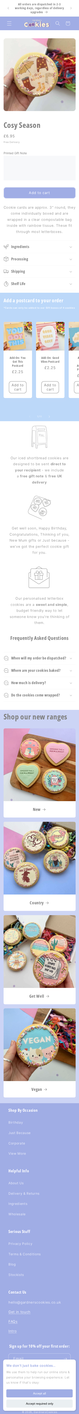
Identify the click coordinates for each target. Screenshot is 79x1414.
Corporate (16, 1143)
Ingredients (17, 1204)
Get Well (36, 996)
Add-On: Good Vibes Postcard (50, 359)
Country (37, 902)
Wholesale (17, 1214)
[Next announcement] (71, 8)
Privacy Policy (20, 1244)
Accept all (39, 1393)
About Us (16, 1183)
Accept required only (39, 1403)
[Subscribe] (65, 1358)
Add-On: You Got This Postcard (18, 361)
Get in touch (19, 1312)
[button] (9, 23)
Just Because (19, 1133)
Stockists (16, 1275)
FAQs (13, 1321)
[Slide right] (49, 416)
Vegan (36, 1089)
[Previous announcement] (8, 8)
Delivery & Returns (24, 1193)
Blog (12, 1264)
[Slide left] (29, 416)
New (37, 809)
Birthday (15, 1122)
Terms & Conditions (24, 1254)
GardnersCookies (45, 1412)
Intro (12, 1331)
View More (17, 1153)
